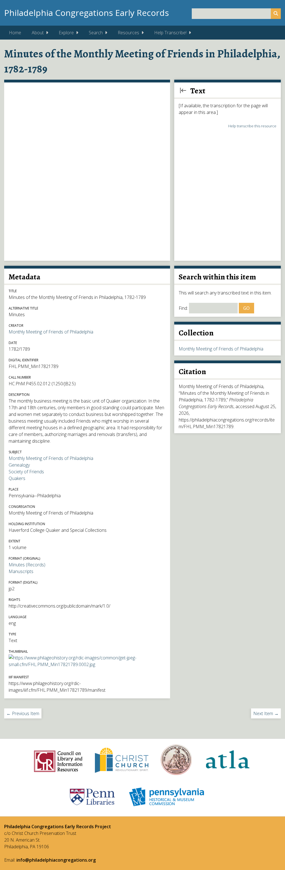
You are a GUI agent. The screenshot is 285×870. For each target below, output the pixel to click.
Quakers (17, 478)
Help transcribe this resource (252, 125)
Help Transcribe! (170, 33)
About (38, 33)
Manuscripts (21, 571)
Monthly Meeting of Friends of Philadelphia (51, 332)
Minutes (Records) (27, 565)
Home (15, 33)
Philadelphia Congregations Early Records (86, 12)
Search (96, 33)
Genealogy (19, 465)
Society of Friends (26, 472)
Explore (66, 33)
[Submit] (276, 13)
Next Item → (266, 713)
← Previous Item (22, 713)
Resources (128, 33)
